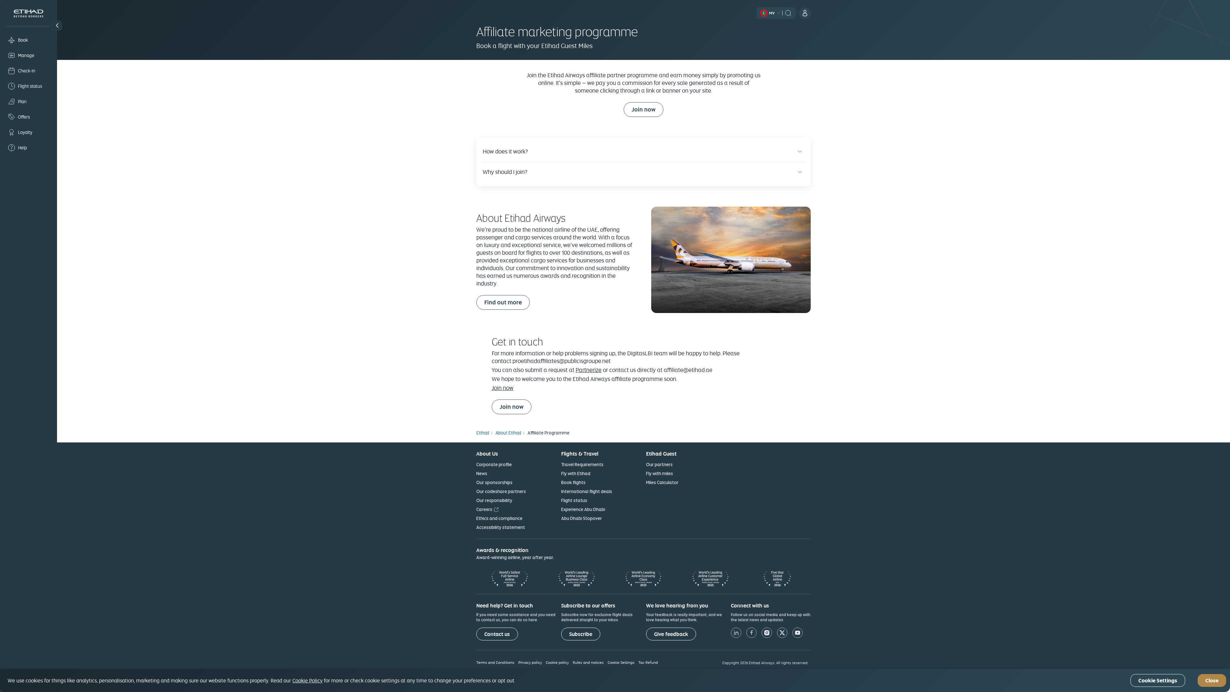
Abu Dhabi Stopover (581, 518)
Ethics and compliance (499, 518)
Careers (484, 509)
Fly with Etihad (575, 473)
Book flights (573, 482)
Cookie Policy (307, 680)
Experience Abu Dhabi (583, 509)
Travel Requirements (582, 464)
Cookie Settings (621, 662)
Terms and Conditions (495, 662)
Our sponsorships (494, 482)
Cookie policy (557, 662)
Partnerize (589, 370)
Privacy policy (530, 662)
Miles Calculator (662, 482)
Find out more (503, 302)
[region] (615, 680)
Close (1211, 680)
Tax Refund (648, 662)
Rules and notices (588, 662)
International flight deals (586, 491)
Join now (647, 109)
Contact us (497, 634)
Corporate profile (494, 464)
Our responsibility (494, 500)
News (481, 473)
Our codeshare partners (501, 491)
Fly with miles (659, 473)
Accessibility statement (500, 527)
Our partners (659, 464)
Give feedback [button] (671, 634)
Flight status (574, 500)
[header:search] (788, 12)
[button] (57, 25)
